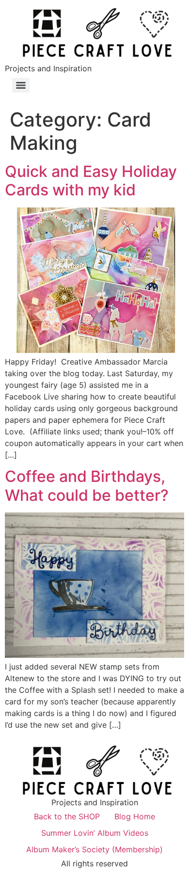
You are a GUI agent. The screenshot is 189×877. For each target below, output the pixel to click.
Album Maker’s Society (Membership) (94, 849)
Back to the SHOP (67, 816)
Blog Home (134, 816)
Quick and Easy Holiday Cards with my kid (91, 180)
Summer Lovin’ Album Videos (94, 833)
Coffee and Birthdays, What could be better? (87, 485)
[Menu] (21, 85)
